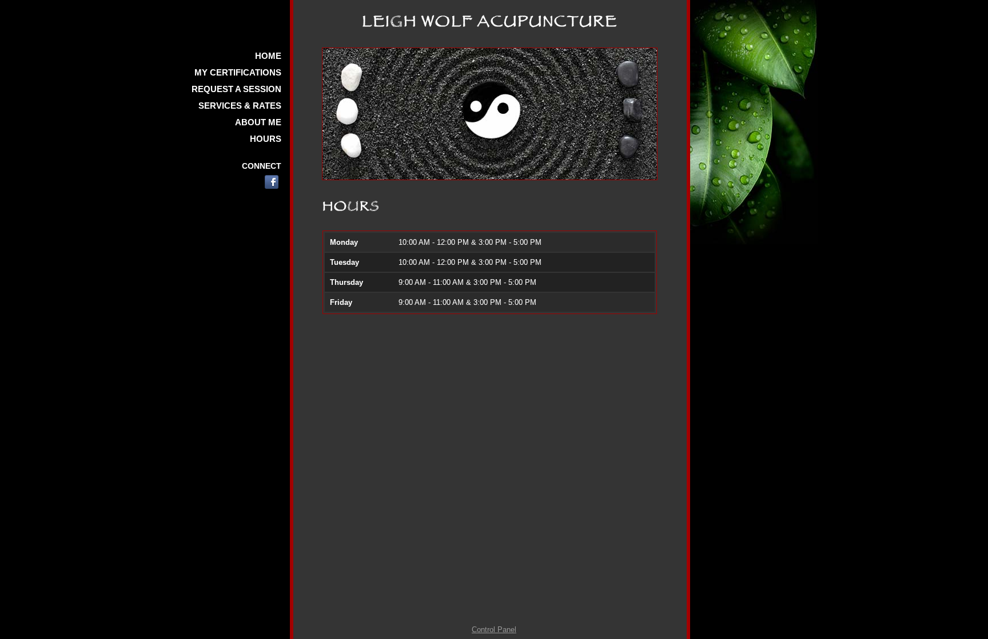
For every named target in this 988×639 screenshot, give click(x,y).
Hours (265, 139)
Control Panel (494, 629)
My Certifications (237, 72)
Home (268, 56)
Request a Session (236, 89)
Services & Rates (239, 105)
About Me (258, 122)
